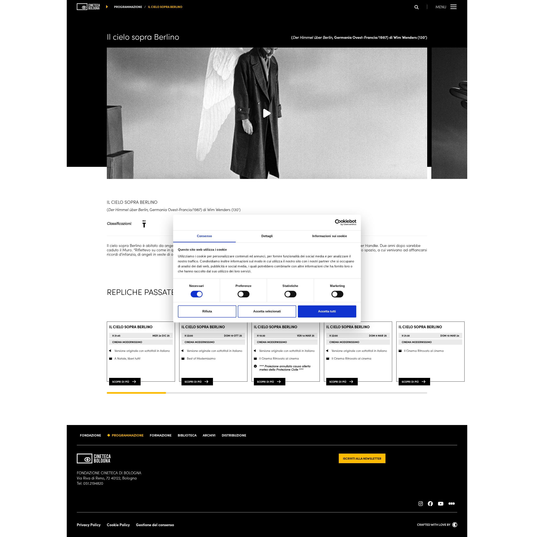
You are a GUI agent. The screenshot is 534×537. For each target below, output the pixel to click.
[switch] (243, 294)
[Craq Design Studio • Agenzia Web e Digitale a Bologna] (437, 524)
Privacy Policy (89, 525)
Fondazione (90, 435)
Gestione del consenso (155, 525)
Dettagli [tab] (267, 236)
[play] (267, 113)
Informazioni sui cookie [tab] (329, 236)
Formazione (160, 435)
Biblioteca (187, 435)
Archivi (209, 435)
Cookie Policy (118, 525)
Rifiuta (207, 311)
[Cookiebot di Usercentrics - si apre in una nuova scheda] (338, 222)
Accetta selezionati (267, 311)
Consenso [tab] (204, 236)
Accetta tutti (327, 311)
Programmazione (128, 435)
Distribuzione (234, 435)
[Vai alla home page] (94, 458)
